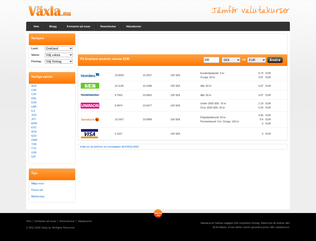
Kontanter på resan (78, 26)
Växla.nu (46, 227)
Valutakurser (133, 26)
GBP (34, 106)
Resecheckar (108, 26)
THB (33, 144)
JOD (34, 115)
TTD (33, 148)
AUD (34, 85)
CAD (34, 90)
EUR (34, 102)
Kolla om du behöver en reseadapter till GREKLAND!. (110, 146)
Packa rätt (37, 189)
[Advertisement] (162, 44)
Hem (36, 26)
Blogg (53, 26)
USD (34, 152)
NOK (34, 131)
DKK (33, 98)
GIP (33, 156)
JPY (33, 119)
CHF (34, 94)
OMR (34, 140)
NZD (34, 135)
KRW (34, 123)
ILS (33, 110)
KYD (33, 127)
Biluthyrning (37, 196)
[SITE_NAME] (49, 11)
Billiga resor (37, 183)
